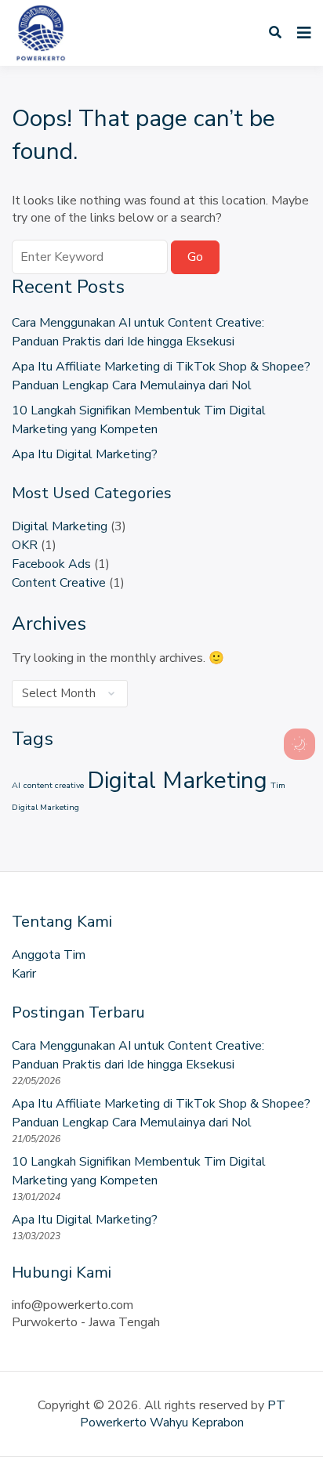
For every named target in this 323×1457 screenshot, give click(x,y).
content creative (54, 785)
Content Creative (59, 582)
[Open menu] (300, 32)
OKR (25, 545)
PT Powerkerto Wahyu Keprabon (183, 1414)
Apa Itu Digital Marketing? (85, 454)
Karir (24, 973)
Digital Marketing (59, 526)
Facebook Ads (51, 564)
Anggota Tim (48, 955)
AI (16, 785)
